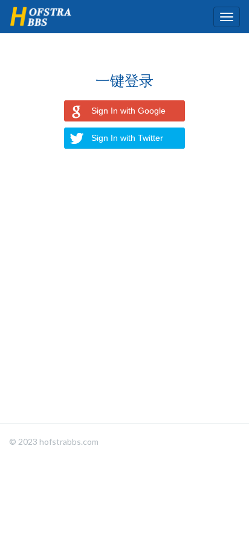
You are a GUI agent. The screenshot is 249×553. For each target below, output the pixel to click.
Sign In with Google (128, 110)
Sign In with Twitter (127, 138)
